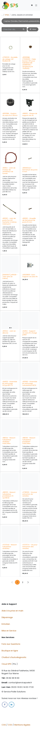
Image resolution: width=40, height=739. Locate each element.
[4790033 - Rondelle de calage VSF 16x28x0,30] (10, 46)
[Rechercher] (23, 29)
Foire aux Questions (11, 644)
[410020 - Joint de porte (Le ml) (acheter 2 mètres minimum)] (10, 207)
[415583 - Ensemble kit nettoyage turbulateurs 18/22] (30, 371)
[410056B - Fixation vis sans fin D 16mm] (10, 103)
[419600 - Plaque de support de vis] (30, 103)
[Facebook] (4, 704)
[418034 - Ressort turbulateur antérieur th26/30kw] (10, 427)
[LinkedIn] (11, 704)
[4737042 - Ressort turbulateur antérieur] (10, 534)
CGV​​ (10, 724)
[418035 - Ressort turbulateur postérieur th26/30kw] (30, 427)
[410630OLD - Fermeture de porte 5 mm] (30, 157)
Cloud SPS (7, 664)
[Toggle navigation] (36, 5)
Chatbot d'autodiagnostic (14, 657)
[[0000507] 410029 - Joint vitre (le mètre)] (10, 264)
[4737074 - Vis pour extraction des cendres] (30, 534)
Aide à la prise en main (12, 610)
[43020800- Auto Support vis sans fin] (30, 264)
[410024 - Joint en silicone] (10, 320)
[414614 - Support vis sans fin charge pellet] (30, 320)
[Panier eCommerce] (32, 5)
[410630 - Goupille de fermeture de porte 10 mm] (30, 207)
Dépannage (7, 617)
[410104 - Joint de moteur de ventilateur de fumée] (10, 157)
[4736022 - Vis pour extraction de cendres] (30, 481)
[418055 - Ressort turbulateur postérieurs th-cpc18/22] (10, 481)
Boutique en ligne (10, 650)
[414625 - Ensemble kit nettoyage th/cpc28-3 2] (10, 371)
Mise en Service (9, 630)
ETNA (7, 15)
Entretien (6, 624)
